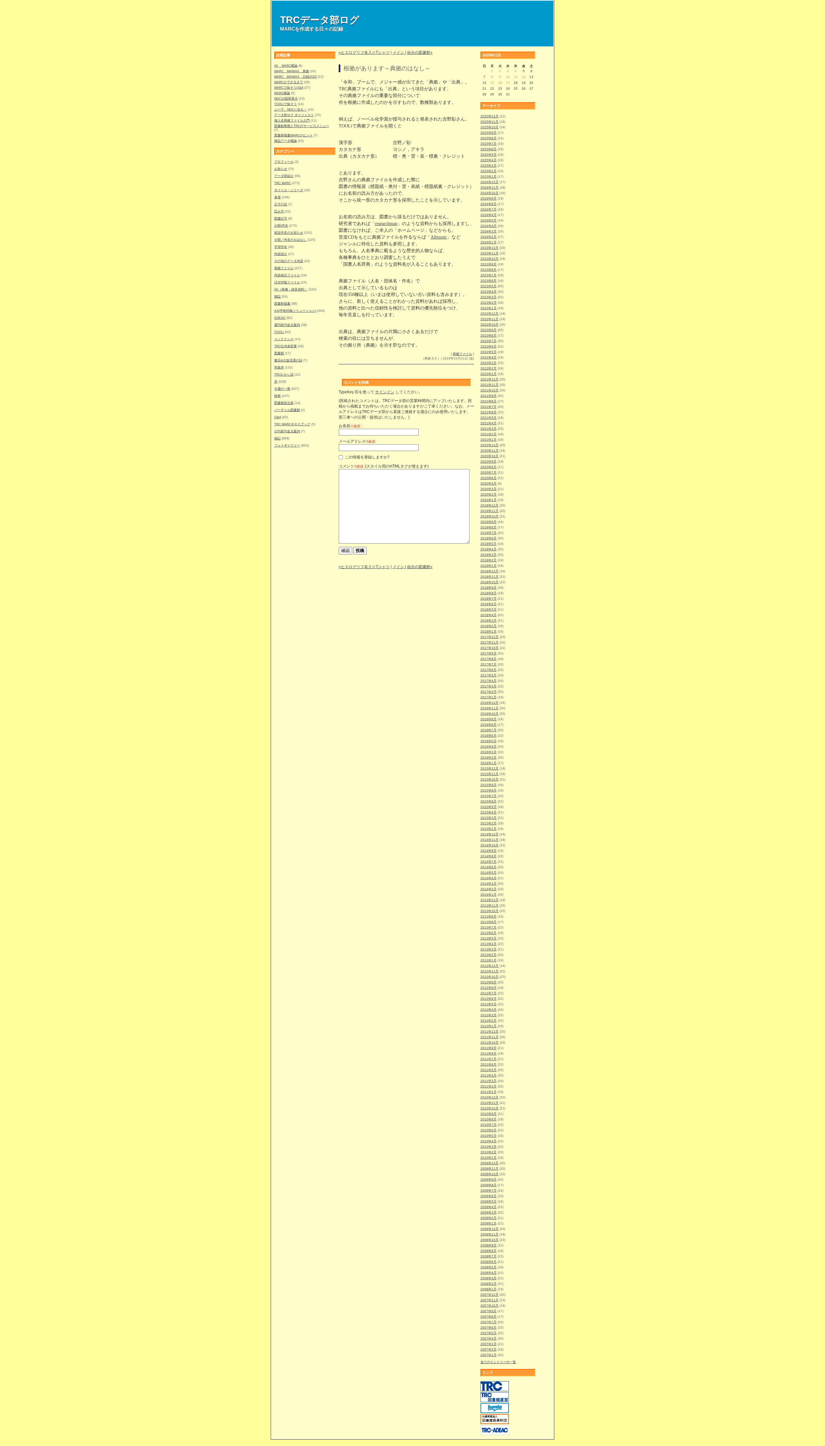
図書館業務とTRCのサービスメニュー (301, 126)
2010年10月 (489, 1108)
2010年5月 (488, 1135)
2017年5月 (488, 675)
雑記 (277, 438)
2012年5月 (488, 1004)
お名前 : (350, 426)
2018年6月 (488, 604)
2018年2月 (488, 626)
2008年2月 (488, 1283)
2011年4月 (488, 1075)
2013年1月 (488, 960)
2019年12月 (489, 505)
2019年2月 (488, 560)
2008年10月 (489, 1240)
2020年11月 (489, 450)
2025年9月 (488, 132)
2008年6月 (488, 1262)
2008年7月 (488, 1256)
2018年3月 (488, 620)
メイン (399, 52)
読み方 (279, 211)
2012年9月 (488, 982)
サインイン (384, 392)
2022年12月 (489, 313)
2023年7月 (488, 275)
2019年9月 (488, 522)
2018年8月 (488, 593)
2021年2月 (488, 434)
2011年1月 (488, 1092)
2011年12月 (489, 1031)
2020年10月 (489, 456)
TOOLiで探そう (285, 104)
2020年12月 (489, 445)
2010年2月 (488, 1152)
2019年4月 (488, 549)
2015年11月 (489, 774)
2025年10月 (489, 127)
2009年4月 (488, 1207)
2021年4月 (488, 423)
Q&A (277, 417)
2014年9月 (488, 850)
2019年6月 (488, 538)
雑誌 (277, 296)
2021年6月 (488, 412)
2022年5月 (488, 352)
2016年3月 (488, 752)
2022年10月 (489, 324)
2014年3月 (488, 883)
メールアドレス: (357, 441)
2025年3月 (488, 165)
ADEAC (280, 318)
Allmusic (439, 237)
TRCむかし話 (284, 374)
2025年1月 (488, 176)
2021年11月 (489, 385)
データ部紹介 (284, 176)
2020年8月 (488, 467)
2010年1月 (488, 1157)
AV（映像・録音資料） (290, 289)
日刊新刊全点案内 (287, 431)
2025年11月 (489, 121)
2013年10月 (489, 911)
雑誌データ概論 (285, 141)
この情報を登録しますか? (367, 457)
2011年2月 (488, 1086)
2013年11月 (489, 905)
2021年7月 (488, 406)
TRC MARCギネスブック (292, 424)
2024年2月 (488, 237)
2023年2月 (488, 302)
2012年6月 (488, 998)
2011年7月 (488, 1059)
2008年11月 (489, 1234)
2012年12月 (489, 966)
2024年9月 (488, 198)
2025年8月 (488, 138)
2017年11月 (489, 642)
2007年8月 (488, 1316)
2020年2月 (488, 494)
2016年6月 (488, 735)
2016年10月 (489, 713)
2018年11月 (489, 576)
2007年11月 (489, 1300)
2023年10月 (489, 259)
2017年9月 (488, 653)
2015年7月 (488, 796)
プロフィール (284, 161)
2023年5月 (488, 286)
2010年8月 (488, 1119)
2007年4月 (488, 1338)
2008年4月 (488, 1272)
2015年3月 (488, 818)
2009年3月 (488, 1212)
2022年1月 (488, 374)
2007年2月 (488, 1349)
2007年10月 (489, 1305)
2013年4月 (488, 944)
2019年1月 (488, 565)
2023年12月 (489, 248)
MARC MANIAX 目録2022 (295, 76)
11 (516, 77)
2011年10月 (489, 1042)
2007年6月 (488, 1327)
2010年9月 (488, 1114)
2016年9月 (488, 719)
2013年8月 (488, 922)
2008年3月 (488, 1278)
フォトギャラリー (287, 445)
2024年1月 (488, 242)
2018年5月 (488, 609)
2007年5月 (488, 1333)
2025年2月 (488, 171)
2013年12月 (489, 900)
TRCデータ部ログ (319, 20)
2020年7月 (488, 472)
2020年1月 (488, 500)
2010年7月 (488, 1124)
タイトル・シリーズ (288, 190)
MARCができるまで (288, 82)
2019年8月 (488, 527)
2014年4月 (488, 878)
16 (500, 82)
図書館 (279, 353)
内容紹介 (280, 254)
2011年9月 (488, 1048)
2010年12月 (489, 1097)
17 (508, 82)
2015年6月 (488, 801)
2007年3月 (488, 1344)
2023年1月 (488, 308)
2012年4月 (488, 1009)
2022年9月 (488, 330)
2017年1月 (488, 697)
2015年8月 (488, 790)
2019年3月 (488, 554)
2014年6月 (488, 867)
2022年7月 (488, 341)
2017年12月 (489, 637)
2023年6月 (488, 280)
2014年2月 (488, 889)
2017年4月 (488, 681)
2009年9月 (488, 1179)
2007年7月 (488, 1322)
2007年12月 (489, 1294)
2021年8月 (488, 401)
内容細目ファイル (287, 275)
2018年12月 (489, 571)
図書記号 (280, 218)
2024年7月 (488, 209)
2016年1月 (488, 763)
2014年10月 (489, 845)
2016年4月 (488, 746)
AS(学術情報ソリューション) (295, 310)
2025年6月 (488, 149)
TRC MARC (282, 183)
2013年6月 (488, 933)
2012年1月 (488, 1026)
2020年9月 (488, 461)
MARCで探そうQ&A (288, 87)
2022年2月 (488, 368)
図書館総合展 (284, 403)
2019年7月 (488, 533)
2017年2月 (488, 691)
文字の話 (280, 204)
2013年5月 (488, 938)
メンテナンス (284, 339)
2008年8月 (488, 1251)
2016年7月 (488, 730)
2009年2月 (488, 1218)
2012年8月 (488, 987)
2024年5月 (488, 220)
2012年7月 (488, 993)
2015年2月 (488, 823)
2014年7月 (488, 861)
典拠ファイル (284, 268)
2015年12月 (489, 768)
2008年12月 (489, 1229)
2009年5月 (488, 1201)
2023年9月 (488, 264)
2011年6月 (488, 1064)
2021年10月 (489, 390)
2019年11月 (489, 511)
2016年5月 (488, 741)
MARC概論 (282, 93)
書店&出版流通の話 (288, 360)
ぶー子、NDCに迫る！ (290, 109)
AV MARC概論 (285, 65)
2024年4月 (488, 226)
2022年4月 (488, 357)
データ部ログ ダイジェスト (294, 115)
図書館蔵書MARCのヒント (293, 135)
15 (492, 82)
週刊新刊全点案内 (287, 325)
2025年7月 (488, 143)
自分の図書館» (419, 52)
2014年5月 (488, 872)
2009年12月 (489, 1163)
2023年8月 (488, 269)
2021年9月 (488, 396)
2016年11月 (489, 708)
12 (524, 77)
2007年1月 (488, 1355)
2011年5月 (488, 1070)
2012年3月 (488, 1015)
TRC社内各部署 (285, 346)
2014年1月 (488, 894)
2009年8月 (488, 1185)
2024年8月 (488, 204)
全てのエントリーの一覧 (498, 1362)
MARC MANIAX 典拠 (291, 71)
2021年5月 (488, 417)
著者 (277, 197)
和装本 (279, 367)
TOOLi (279, 332)
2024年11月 (489, 187)
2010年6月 (488, 1130)
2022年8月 (488, 335)
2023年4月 (488, 291)
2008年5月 (488, 1267)
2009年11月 (489, 1168)
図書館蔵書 (282, 303)
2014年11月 (489, 839)
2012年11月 (489, 971)
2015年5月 (488, 807)
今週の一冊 (282, 388)
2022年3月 (488, 363)
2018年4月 (488, 615)
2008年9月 (488, 1245)
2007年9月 (488, 1311)
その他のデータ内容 (288, 261)
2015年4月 (488, 812)
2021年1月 (488, 439)
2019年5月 (488, 544)
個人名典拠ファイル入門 (292, 120)
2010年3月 (488, 1146)
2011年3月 (488, 1081)
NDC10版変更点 (286, 98)
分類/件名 (281, 225)
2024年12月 (489, 182)
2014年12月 (489, 834)
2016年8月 (488, 724)
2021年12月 (489, 379)
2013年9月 (488, 916)
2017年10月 (489, 648)
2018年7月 (488, 598)
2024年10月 (489, 193)
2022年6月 (488, 346)
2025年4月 (488, 160)
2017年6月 (488, 670)
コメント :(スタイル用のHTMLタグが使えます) (384, 466)
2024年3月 (488, 231)
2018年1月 (488, 631)
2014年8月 (488, 856)
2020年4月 (488, 483)
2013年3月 (488, 949)
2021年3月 (488, 428)
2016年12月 (489, 702)
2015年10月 (489, 779)
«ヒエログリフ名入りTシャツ (364, 52)
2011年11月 (489, 1037)
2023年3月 (488, 297)
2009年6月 (488, 1196)
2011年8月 (488, 1053)
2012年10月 (489, 977)
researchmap (386, 223)
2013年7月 (488, 927)
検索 (277, 396)
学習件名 (280, 247)
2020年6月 (488, 478)
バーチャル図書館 (287, 410)
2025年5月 (488, 154)
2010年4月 (488, 1141)
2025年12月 (489, 116)
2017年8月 (488, 659)
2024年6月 (488, 215)
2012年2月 (488, 1020)
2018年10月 (489, 582)
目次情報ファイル (287, 282)
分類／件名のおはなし (290, 239)
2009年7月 (488, 1190)
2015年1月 (488, 829)
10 (508, 77)
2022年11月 (489, 319)
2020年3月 (488, 489)
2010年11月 (489, 1103)
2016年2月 (488, 757)
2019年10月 (489, 516)
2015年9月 (488, 785)
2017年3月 (488, 686)
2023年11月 (489, 253)
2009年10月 (489, 1174)
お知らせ (280, 169)
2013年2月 (488, 955)
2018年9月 (488, 587)
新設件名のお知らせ (288, 232)
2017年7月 (488, 664)
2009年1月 (488, 1223)
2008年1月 (488, 1289)
